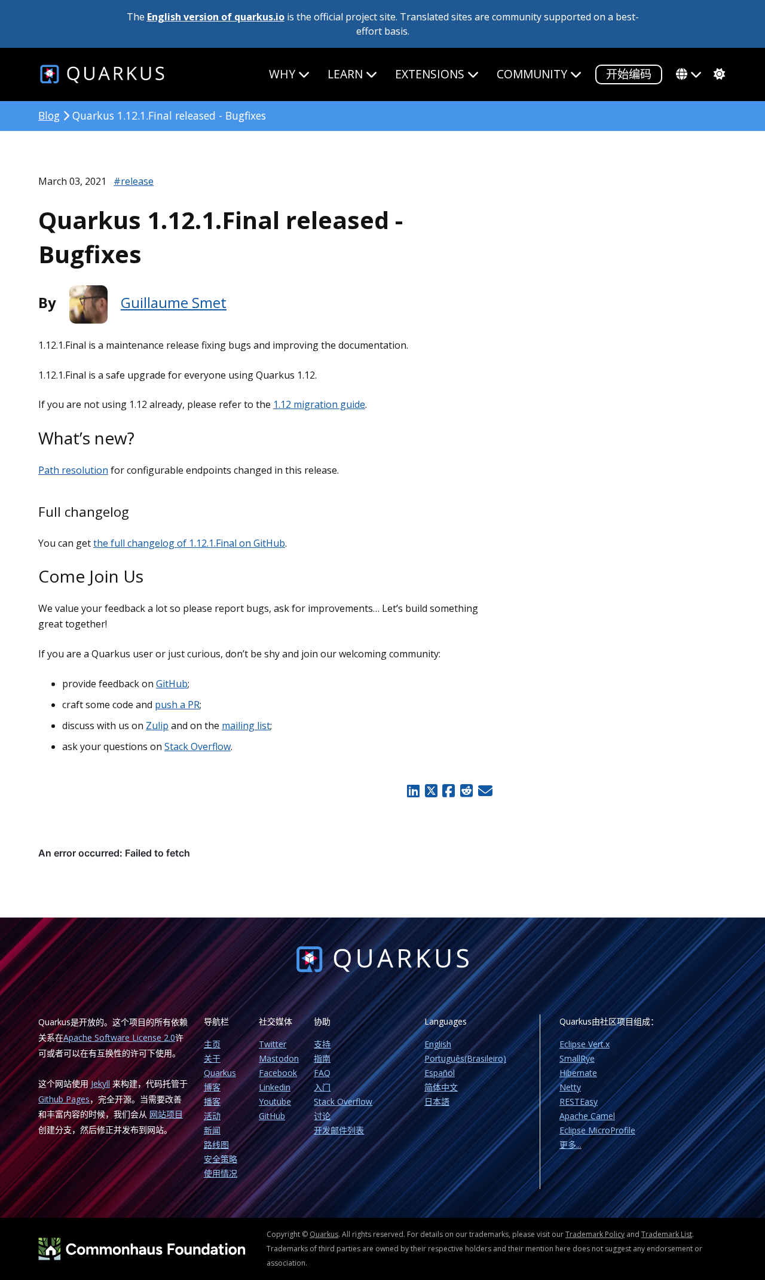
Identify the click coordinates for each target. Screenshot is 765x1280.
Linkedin (274, 1087)
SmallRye (577, 1058)
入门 (322, 1087)
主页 (212, 1044)
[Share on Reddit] (466, 790)
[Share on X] (431, 790)
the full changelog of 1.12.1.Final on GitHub (189, 543)
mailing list (246, 725)
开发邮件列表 (339, 1130)
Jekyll (100, 1083)
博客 (212, 1087)
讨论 (322, 1115)
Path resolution (73, 470)
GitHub (172, 683)
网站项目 (166, 1114)
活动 (212, 1115)
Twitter (272, 1044)
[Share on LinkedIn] (413, 790)
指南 (322, 1058)
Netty (570, 1087)
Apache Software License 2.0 (119, 1037)
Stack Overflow (197, 746)
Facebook (278, 1072)
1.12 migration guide (319, 404)
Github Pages (64, 1099)
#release (134, 181)
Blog (49, 115)
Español (439, 1072)
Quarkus (324, 1234)
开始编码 (628, 74)
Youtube (275, 1101)
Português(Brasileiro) (465, 1058)
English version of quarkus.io (215, 16)
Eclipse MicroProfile (597, 1130)
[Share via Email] (483, 790)
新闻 (212, 1130)
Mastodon (279, 1058)
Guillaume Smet (174, 302)
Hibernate (578, 1072)
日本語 (436, 1101)
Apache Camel (587, 1115)
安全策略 (220, 1159)
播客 (212, 1101)
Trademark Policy (595, 1234)
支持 (322, 1044)
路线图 (216, 1144)
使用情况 (220, 1173)
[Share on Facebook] (449, 790)
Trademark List (666, 1234)
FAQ (322, 1072)
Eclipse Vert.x (584, 1044)
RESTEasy (578, 1101)
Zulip (157, 725)
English (437, 1044)
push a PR (177, 704)
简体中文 (441, 1087)
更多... (570, 1144)
